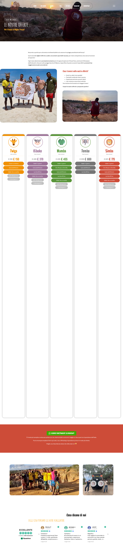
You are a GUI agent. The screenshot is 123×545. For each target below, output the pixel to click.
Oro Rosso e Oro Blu (61, 168)
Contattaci (87, 6)
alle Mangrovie (13, 176)
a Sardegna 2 (13, 179)
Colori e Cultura (13, 163)
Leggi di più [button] (46, 541)
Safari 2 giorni (37, 163)
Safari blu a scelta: (13, 172)
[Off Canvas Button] (114, 6)
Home (34, 6)
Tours (51, 6)
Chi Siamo (43, 6)
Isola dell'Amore (13, 168)
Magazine (76, 6)
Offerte (68, 6)
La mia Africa (37, 172)
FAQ (61, 6)
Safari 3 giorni (85, 163)
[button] (108, 534)
